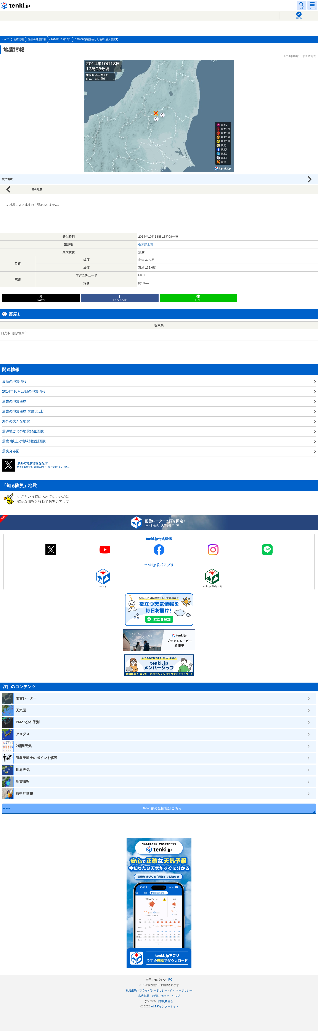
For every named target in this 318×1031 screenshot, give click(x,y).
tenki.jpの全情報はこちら (162, 808)
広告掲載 (143, 995)
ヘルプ (176, 995)
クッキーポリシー (181, 990)
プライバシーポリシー (153, 990)
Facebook (120, 300)
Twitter (40, 300)
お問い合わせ (160, 995)
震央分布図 (10, 451)
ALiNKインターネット (165, 1006)
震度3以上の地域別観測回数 (24, 441)
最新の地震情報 (14, 381)
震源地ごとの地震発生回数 (23, 431)
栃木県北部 (145, 244)
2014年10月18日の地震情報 (23, 391)
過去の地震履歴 (14, 401)
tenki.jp (16, 5)
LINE (198, 300)
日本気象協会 (164, 1001)
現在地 (299, 18)
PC (170, 979)
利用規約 (131, 990)
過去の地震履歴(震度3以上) (23, 411)
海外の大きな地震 (16, 421)
